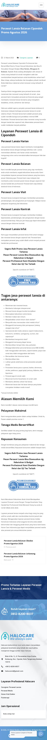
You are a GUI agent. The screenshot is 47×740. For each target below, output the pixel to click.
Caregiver (23, 58)
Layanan (30, 58)
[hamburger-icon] (41, 5)
